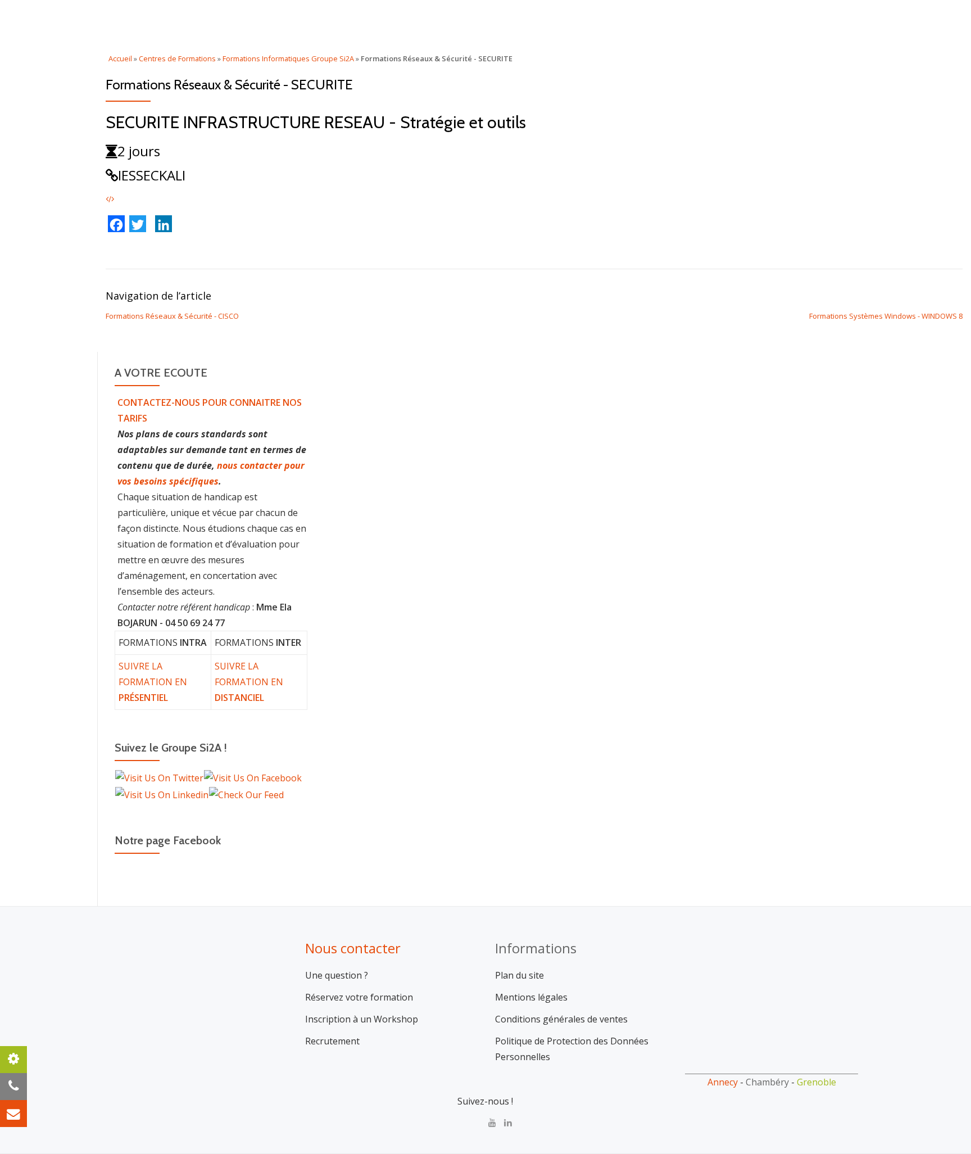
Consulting (572, 19)
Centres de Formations (177, 58)
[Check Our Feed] (246, 794)
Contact (817, 19)
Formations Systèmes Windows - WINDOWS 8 (886, 316)
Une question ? (336, 975)
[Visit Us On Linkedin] (161, 794)
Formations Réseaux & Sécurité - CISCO (172, 316)
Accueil (510, 19)
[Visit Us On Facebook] (252, 777)
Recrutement (332, 1041)
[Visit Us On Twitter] (159, 777)
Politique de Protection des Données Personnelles (571, 1049)
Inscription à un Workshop (361, 1019)
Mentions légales (531, 997)
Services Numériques (665, 19)
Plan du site (519, 975)
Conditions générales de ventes (561, 1019)
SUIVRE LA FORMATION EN (153, 682)
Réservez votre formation (359, 997)
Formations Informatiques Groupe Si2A (288, 58)
